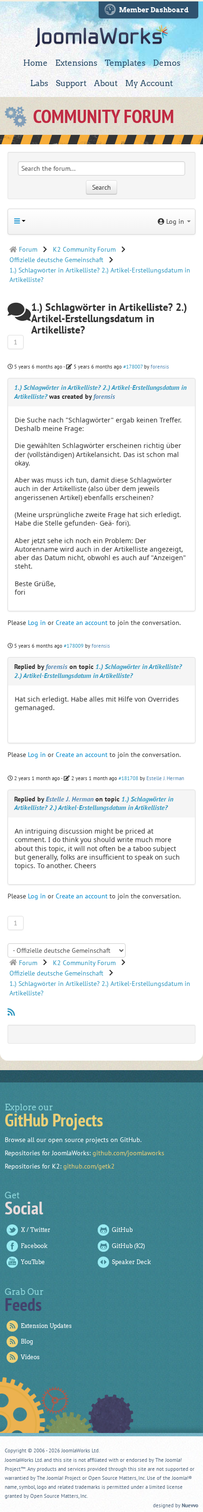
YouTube (33, 1262)
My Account (149, 83)
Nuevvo (190, 1505)
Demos (166, 63)
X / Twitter (36, 1229)
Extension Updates (46, 1325)
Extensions (76, 63)
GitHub (122, 1229)
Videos (30, 1357)
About (106, 83)
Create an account (82, 622)
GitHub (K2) (128, 1245)
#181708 (128, 778)
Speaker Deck (131, 1262)
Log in (37, 622)
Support (71, 83)
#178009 (74, 645)
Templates (125, 63)
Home (35, 63)
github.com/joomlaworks (128, 1153)
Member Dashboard (154, 10)
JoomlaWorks (101, 36)
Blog (27, 1341)
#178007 (133, 366)
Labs (39, 83)
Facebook (34, 1245)
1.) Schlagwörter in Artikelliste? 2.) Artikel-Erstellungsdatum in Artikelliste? (98, 670)
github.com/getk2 (89, 1166)
